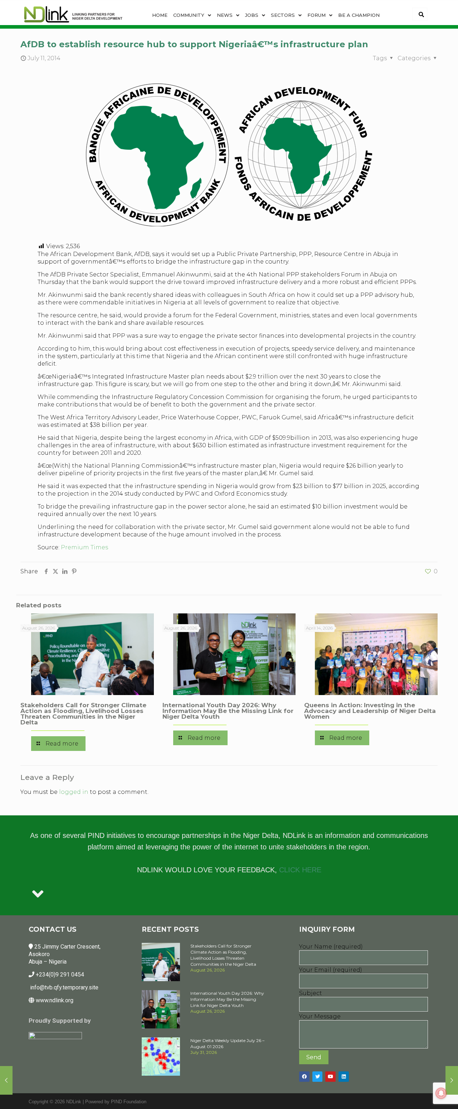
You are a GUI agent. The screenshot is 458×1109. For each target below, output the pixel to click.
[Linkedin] (343, 1076)
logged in (73, 792)
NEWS (225, 15)
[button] (192, 15)
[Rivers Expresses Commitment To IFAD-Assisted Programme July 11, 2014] (6, 1080)
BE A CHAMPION (359, 15)
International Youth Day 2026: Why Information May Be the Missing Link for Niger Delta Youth (227, 710)
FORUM (316, 15)
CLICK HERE (300, 870)
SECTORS (283, 15)
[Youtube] (330, 1076)
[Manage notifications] (441, 1093)
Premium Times (84, 547)
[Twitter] (317, 1076)
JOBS (251, 15)
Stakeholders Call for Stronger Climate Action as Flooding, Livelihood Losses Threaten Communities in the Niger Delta (83, 713)
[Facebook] (304, 1076)
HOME (159, 15)
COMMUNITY (188, 15)
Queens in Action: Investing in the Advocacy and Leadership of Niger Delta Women (370, 710)
